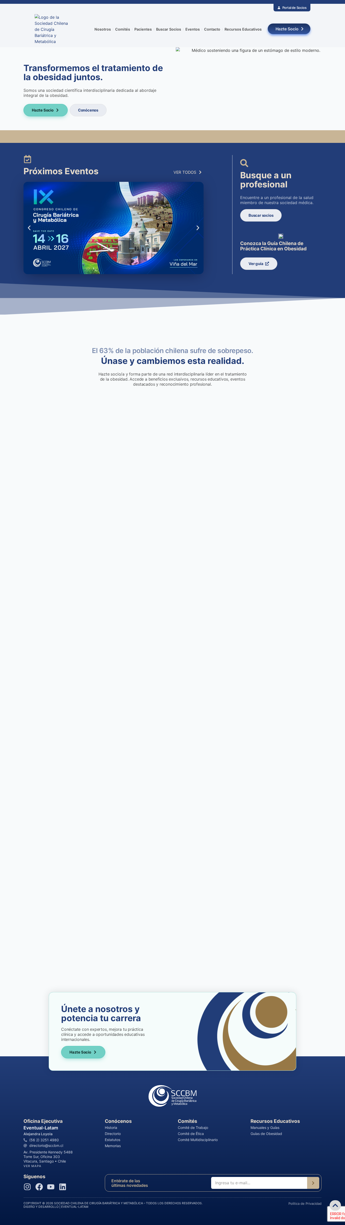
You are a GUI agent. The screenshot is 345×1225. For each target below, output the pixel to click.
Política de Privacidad (305, 1203)
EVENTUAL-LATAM (74, 1207)
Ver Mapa (32, 1166)
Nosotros (102, 29)
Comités (122, 29)
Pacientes (143, 29)
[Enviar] (313, 1183)
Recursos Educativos (243, 29)
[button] (29, 228)
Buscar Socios (168, 29)
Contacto (212, 29)
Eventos (192, 29)
